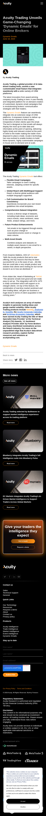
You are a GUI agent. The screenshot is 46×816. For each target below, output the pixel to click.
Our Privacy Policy (9, 688)
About (5, 612)
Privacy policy (9, 617)
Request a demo (23, 547)
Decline (23, 807)
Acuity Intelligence (10, 627)
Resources (7, 607)
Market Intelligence (11, 631)
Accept (23, 801)
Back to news (8, 355)
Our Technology (9, 605)
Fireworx (35, 692)
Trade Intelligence (10, 629)
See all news (10, 381)
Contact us (7, 614)
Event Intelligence (10, 634)
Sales (5, 590)
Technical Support (10, 593)
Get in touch (23, 541)
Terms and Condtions (24, 688)
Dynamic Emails (14, 113)
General (6, 595)
